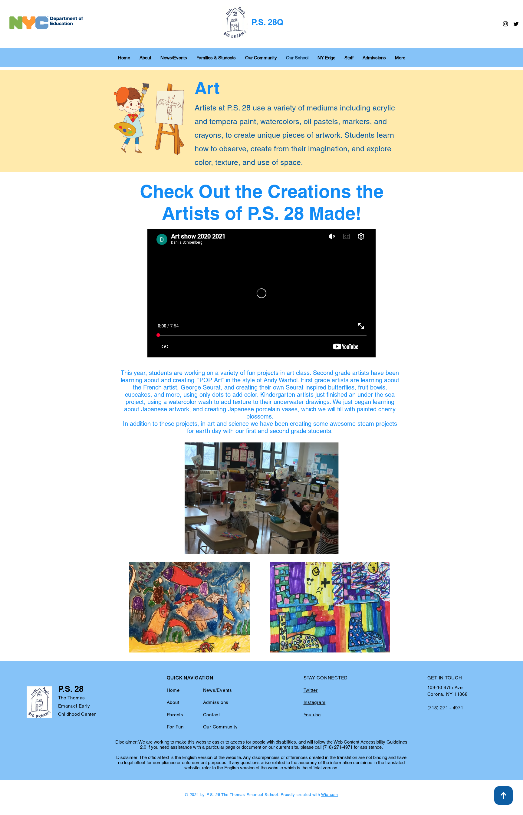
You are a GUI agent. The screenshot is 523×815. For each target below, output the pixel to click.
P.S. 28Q (267, 22)
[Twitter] (516, 24)
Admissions (216, 702)
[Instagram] (505, 24)
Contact (211, 714)
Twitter (311, 690)
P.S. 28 (71, 689)
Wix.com (329, 794)
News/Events (217, 690)
